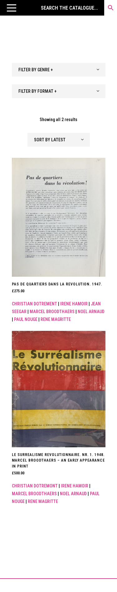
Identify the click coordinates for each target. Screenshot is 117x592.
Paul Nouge (25, 319)
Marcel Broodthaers (52, 311)
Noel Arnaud (91, 311)
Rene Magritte (56, 319)
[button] (11, 8)
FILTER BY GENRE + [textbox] (35, 69)
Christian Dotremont (35, 485)
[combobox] (58, 70)
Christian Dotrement (34, 303)
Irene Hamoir (74, 303)
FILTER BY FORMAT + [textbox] (37, 91)
